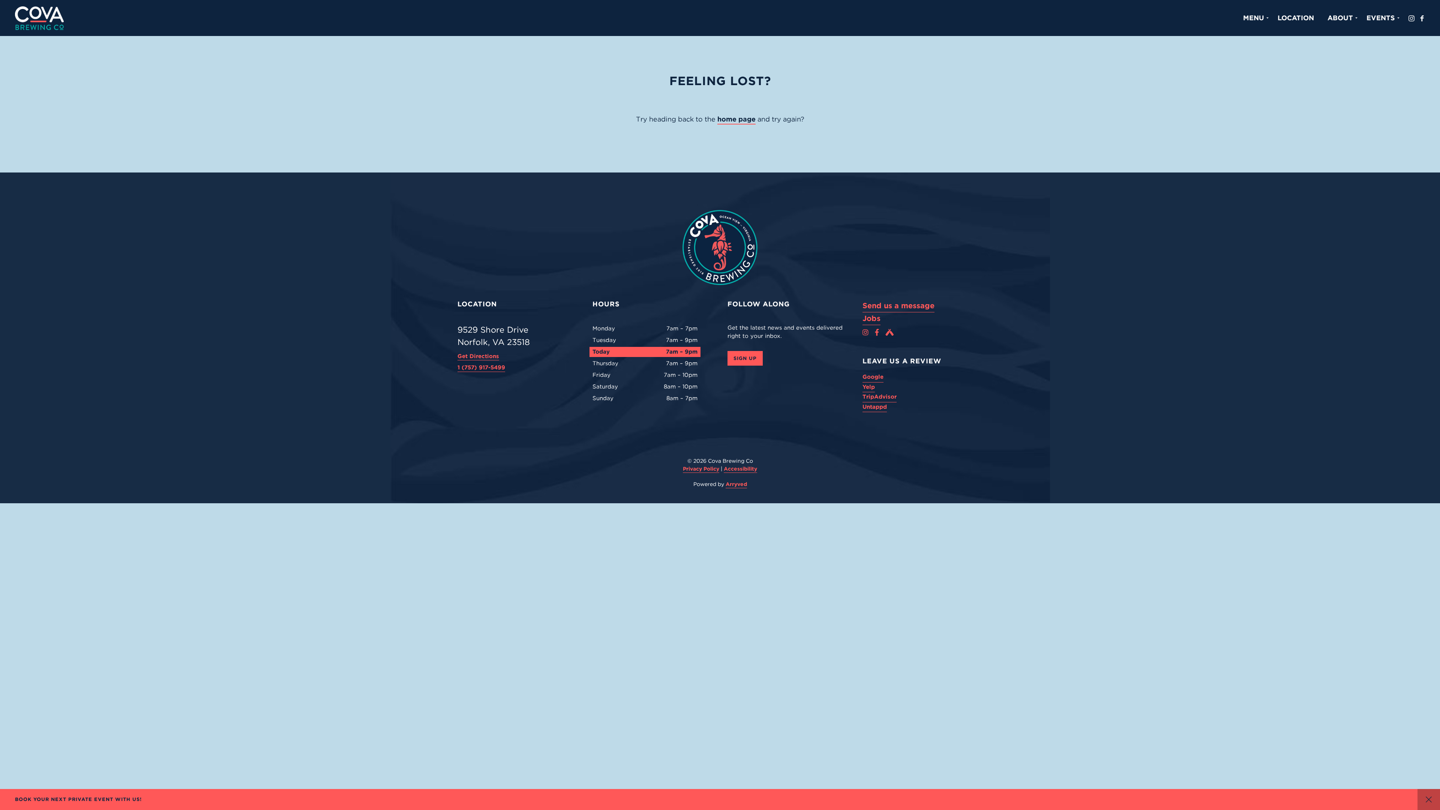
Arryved (736, 484)
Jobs (871, 318)
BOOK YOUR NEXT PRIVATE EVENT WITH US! (78, 799)
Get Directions (478, 356)
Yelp (868, 387)
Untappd (874, 407)
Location (1296, 18)
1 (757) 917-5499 (481, 367)
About (1340, 18)
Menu (1253, 18)
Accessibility (740, 469)
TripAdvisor (879, 396)
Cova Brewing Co (39, 18)
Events (1380, 18)
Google (873, 377)
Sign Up (745, 358)
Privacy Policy (701, 469)
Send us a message (898, 305)
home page (736, 119)
